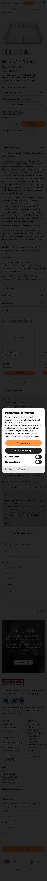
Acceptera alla (23, 443)
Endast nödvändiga (24, 450)
